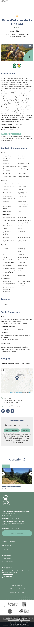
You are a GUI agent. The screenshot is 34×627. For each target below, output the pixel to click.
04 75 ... (18, 425)
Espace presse (8, 561)
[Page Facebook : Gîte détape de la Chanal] (12, 411)
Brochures (7, 555)
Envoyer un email (11, 430)
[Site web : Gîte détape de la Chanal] (8, 411)
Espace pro (7, 558)
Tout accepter (14, 621)
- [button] (3, 373)
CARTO (30, 392)
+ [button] (3, 370)
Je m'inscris (8, 576)
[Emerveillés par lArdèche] (10, 611)
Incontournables (8, 541)
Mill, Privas (21, 592)
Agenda (5, 549)
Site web (25, 430)
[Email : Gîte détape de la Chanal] (3, 411)
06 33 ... (14, 406)
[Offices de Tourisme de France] (24, 611)
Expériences (6, 545)
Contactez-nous (17, 533)
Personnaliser (25, 621)
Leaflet (11, 392)
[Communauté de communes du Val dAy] (24, 604)
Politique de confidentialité (17, 589)
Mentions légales (17, 585)
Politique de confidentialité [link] (18, 624)
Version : (17, 28)
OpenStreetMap (18, 392)
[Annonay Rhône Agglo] (10, 604)
